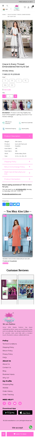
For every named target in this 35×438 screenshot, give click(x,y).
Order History (8, 391)
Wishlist (5, 388)
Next (28, 39)
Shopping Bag (8, 384)
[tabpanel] (17, 289)
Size (4, 77)
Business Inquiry (8, 374)
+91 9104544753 (21, 189)
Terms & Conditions (10, 344)
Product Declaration (12, 179)
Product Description (12, 136)
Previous (7, 39)
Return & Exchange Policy (14, 167)
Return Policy (8, 351)
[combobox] (6, 9)
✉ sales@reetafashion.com (11, 194)
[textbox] (6, 9)
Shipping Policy (10, 162)
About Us (6, 364)
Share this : (5, 201)
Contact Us (7, 367)
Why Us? (6, 378)
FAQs (5, 357)
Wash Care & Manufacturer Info (14, 173)
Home (4, 14)
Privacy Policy (8, 354)
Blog (4, 371)
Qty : (3, 92)
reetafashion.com (13, 420)
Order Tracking (8, 394)
